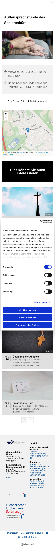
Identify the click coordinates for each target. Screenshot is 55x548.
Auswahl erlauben (27, 317)
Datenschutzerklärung (32, 532)
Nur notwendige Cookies (27, 325)
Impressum (12, 532)
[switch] (48, 275)
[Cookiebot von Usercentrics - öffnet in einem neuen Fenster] (40, 221)
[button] (48, 4)
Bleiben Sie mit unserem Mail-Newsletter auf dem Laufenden (37, 484)
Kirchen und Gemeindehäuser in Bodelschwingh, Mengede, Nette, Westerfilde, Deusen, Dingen (39, 469)
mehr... (9, 477)
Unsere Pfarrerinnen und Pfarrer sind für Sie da (39, 454)
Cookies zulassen (27, 310)
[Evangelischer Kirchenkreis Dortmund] (15, 511)
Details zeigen (40, 302)
